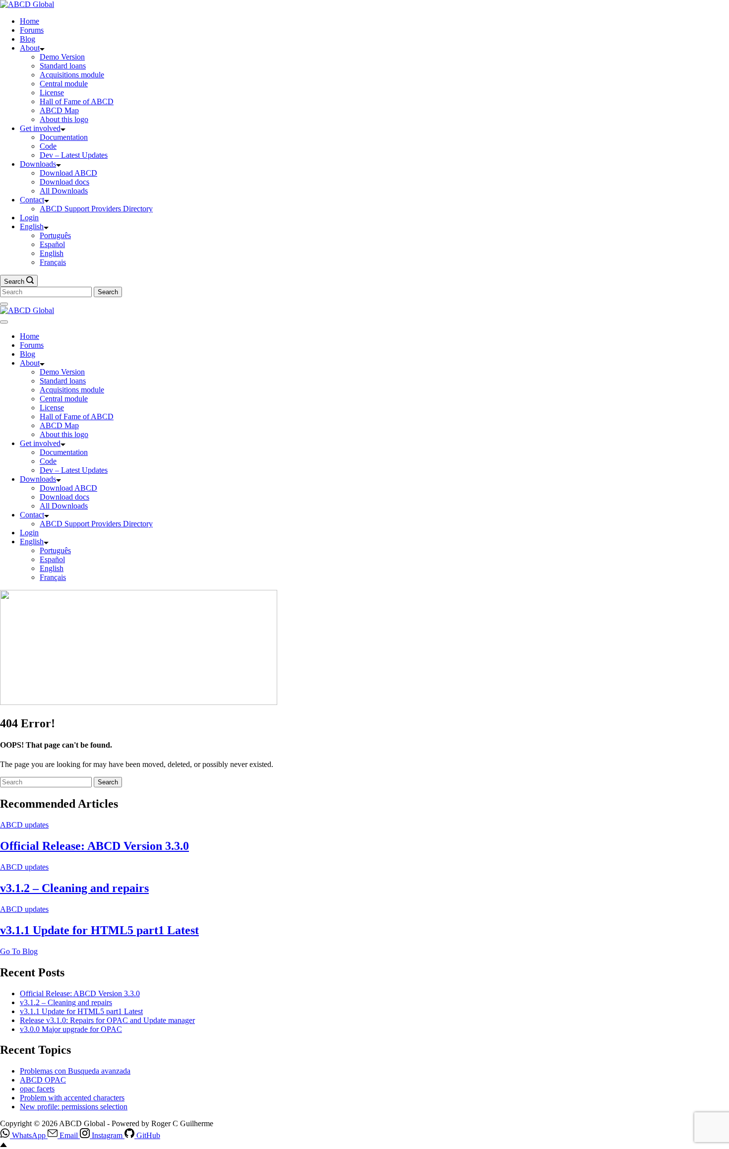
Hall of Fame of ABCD (77, 101)
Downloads (38, 164)
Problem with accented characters (72, 1097)
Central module (64, 83)
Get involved (40, 128)
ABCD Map (59, 110)
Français (53, 262)
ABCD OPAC (43, 1080)
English (32, 226)
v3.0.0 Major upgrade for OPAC (71, 1029)
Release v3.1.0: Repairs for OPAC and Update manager (107, 1020)
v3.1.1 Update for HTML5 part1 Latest (99, 930)
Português (55, 235)
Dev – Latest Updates (74, 155)
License (52, 92)
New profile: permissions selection (73, 1106)
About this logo (64, 119)
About (30, 48)
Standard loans (63, 66)
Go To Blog (19, 951)
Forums (32, 30)
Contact (32, 199)
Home (29, 21)
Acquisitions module (72, 74)
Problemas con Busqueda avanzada (75, 1071)
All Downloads (64, 191)
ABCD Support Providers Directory (96, 208)
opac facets (37, 1089)
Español (52, 244)
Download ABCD (68, 173)
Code (48, 146)
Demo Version (62, 57)
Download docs (64, 182)
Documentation (64, 137)
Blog (27, 39)
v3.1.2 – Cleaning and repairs (74, 888)
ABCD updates (24, 825)
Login (29, 217)
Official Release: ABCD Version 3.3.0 (94, 845)
